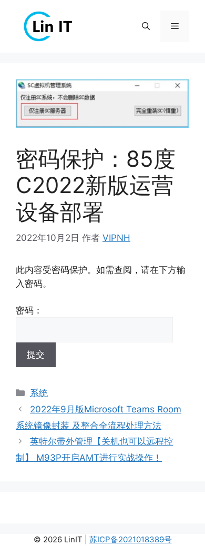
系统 (39, 393)
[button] (145, 26)
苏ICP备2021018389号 (130, 539)
